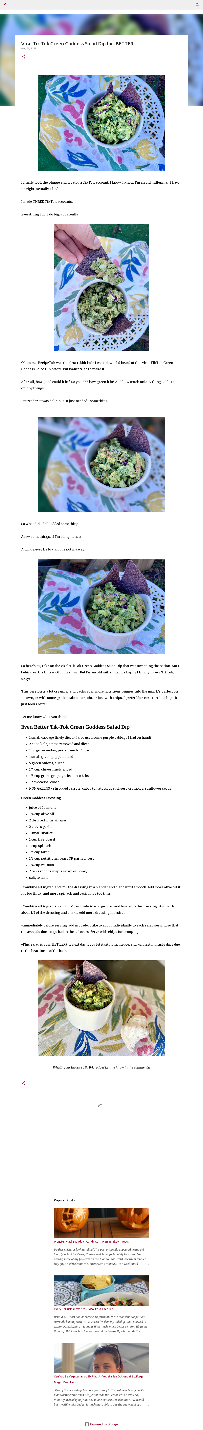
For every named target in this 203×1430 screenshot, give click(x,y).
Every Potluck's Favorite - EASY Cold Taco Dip (83, 1309)
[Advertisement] (101, 1158)
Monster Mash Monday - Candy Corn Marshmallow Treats (91, 1241)
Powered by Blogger (104, 1424)
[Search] (16, 5)
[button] (23, 56)
